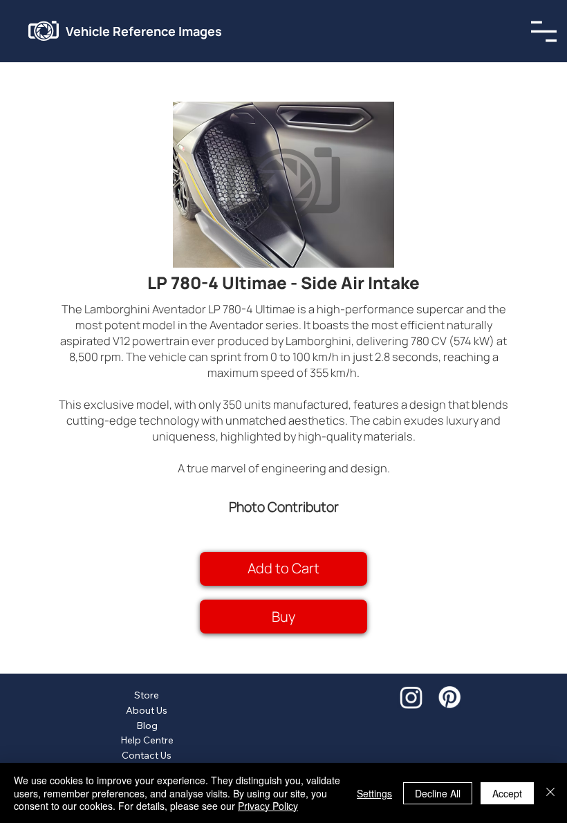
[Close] (550, 793)
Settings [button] (374, 793)
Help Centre (147, 740)
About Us (146, 710)
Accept (507, 793)
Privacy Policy (268, 806)
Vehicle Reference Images (144, 31)
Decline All (438, 793)
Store (146, 695)
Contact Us (146, 755)
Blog (147, 725)
